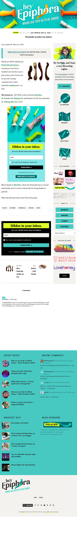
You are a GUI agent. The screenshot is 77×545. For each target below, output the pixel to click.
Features (64, 226)
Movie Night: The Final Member (23, 465)
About (35, 497)
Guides (64, 221)
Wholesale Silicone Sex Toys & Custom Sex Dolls (51, 434)
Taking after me (10, 101)
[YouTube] (44, 505)
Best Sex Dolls (62, 430)
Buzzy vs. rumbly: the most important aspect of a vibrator (55, 387)
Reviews (64, 209)
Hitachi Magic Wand (60, 196)
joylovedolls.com (56, 197)
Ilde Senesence (48, 361)
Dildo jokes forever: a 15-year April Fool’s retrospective (22, 382)
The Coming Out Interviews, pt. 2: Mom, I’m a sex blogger (23, 434)
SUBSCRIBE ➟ (26, 167)
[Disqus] (26, 319)
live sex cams (62, 197)
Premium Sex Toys (56, 193)
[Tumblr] (47, 505)
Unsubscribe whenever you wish (26, 172)
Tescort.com (45, 430)
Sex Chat (54, 194)
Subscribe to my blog (16, 52)
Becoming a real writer (19, 423)
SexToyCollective (63, 194)
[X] (38, 505)
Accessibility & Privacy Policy (51, 512)
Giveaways (15, 32)
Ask (33, 512)
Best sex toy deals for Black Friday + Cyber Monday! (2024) (23, 362)
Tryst (65, 197)
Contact (41, 497)
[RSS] (50, 505)
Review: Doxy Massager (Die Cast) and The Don (54, 365)
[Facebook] (35, 505)
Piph (62, 63)
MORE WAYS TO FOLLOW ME (26, 176)
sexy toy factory (60, 432)
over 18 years (62, 74)
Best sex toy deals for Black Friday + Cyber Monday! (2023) (23, 393)
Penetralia (22, 208)
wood (38, 208)
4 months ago (51, 388)
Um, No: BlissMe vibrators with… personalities (23, 455)
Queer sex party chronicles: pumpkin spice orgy (21, 372)
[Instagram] (41, 505)
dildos (4, 208)
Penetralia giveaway (9, 64)
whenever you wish (20, 252)
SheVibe (17, 184)
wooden (12, 85)
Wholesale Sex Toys (53, 430)
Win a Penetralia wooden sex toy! (20, 271)
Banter (64, 215)
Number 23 (18, 98)
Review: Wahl (44, 397)
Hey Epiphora (23, 512)
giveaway (12, 208)
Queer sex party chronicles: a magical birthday (22, 403)
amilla (46, 392)
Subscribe (65, 86)
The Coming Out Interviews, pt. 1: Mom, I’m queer (23, 445)
